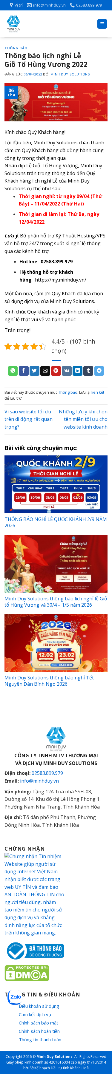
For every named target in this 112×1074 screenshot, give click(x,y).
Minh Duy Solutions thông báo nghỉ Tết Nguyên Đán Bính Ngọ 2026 (49, 680)
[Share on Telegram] (99, 371)
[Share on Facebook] (24, 371)
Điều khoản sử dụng (39, 1006)
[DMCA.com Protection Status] (26, 972)
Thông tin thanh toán (40, 1039)
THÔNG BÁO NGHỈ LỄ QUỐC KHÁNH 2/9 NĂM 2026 (55, 522)
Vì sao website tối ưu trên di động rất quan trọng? (28, 419)
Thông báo (15, 48)
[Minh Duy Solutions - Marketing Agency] (48, 23)
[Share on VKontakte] (67, 371)
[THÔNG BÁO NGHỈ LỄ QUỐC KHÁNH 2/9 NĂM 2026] (56, 484)
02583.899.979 (57, 261)
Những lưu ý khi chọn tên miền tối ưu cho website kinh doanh (83, 419)
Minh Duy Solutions (70, 74)
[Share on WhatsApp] (13, 371)
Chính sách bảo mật (38, 1023)
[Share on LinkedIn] (77, 371)
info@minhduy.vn (39, 781)
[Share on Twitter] (34, 371)
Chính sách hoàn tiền (39, 1031)
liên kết (97, 392)
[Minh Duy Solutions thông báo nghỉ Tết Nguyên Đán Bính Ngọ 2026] (56, 643)
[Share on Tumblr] (88, 371)
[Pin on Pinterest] (56, 371)
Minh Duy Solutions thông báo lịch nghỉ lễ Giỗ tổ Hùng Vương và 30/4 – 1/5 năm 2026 (55, 601)
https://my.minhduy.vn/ (60, 279)
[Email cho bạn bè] (45, 371)
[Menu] (102, 24)
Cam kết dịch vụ (35, 1014)
